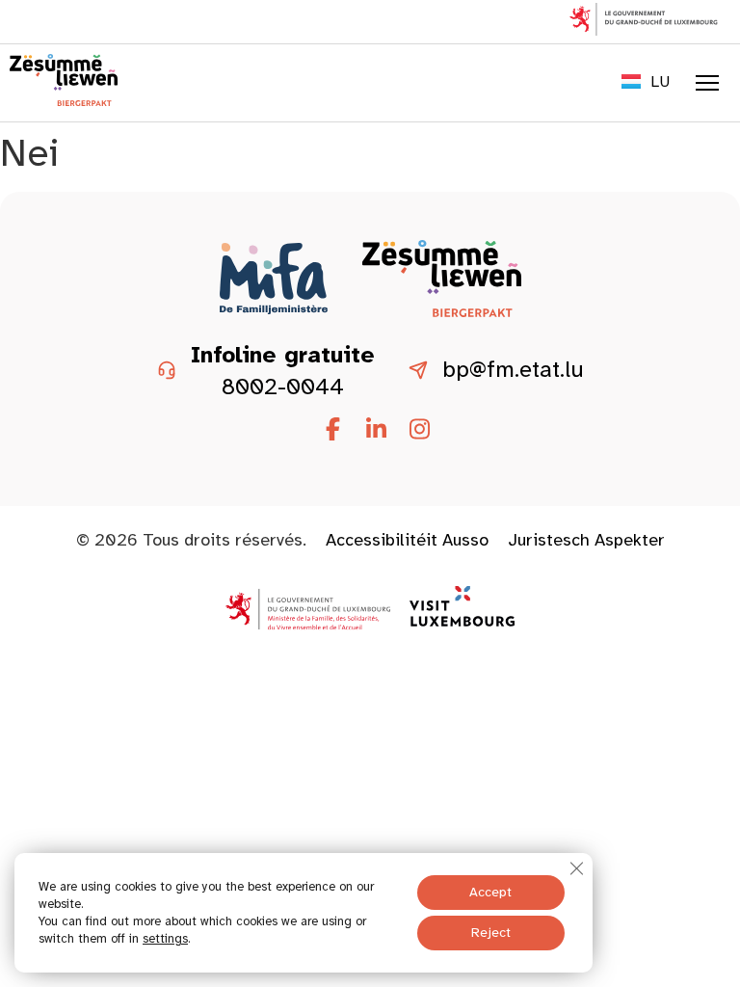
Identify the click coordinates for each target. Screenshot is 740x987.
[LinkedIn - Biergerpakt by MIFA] (375, 429)
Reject (491, 932)
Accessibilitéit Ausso (407, 539)
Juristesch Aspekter (586, 539)
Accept (490, 892)
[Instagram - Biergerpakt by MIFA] (419, 429)
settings (165, 939)
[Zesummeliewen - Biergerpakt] (64, 100)
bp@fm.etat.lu (513, 370)
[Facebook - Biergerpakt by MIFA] (332, 429)
